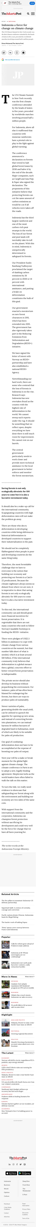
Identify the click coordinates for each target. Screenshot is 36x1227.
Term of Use (25, 1218)
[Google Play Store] (24, 1173)
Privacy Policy (26, 1209)
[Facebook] (17, 1164)
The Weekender (27, 1190)
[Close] (1, 3)
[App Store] (11, 1173)
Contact (6, 1213)
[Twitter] (21, 1164)
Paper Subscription (25, 1204)
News (4, 21)
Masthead (7, 1204)
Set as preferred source (12, 59)
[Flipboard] (25, 1164)
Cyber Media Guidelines (7, 1208)
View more (29, 976)
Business (7, 1185)
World (6, 1189)
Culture (6, 1196)
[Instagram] (13, 1164)
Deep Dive (26, 1181)
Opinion (7, 1192)
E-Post (25, 1194)
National (12, 21)
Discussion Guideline (25, 1213)
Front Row (26, 1185)
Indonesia (7, 1181)
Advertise (7, 1216)
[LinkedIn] (9, 1164)
